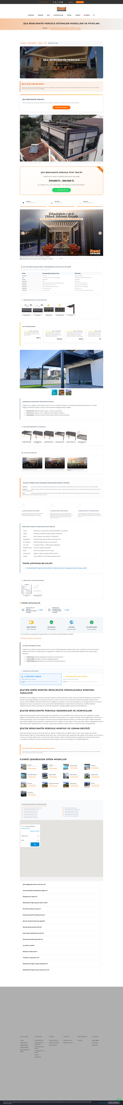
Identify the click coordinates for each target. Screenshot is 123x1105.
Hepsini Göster (25, 828)
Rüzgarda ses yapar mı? (30, 896)
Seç (35, 844)
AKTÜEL (69, 15)
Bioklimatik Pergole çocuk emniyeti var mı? (36, 970)
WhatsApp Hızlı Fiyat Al (62, 190)
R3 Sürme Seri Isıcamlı (54, 1042)
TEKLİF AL (71, 2)
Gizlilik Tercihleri (102, 1102)
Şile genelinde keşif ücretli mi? (32, 927)
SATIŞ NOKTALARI (58, 15)
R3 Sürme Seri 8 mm (53, 1040)
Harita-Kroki (95, 1042)
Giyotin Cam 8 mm (67, 1040)
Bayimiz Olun (95, 1045)
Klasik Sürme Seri (53, 1045)
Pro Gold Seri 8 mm (39, 1040)
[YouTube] (62, 2)
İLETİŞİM (77, 15)
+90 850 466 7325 (44, 2)
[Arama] (93, 15)
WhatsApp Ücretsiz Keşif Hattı (61, 107)
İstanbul (40, 43)
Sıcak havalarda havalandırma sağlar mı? (35, 890)
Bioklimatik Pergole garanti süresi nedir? (35, 902)
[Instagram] (60, 2)
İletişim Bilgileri (95, 1040)
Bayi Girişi (80, 1040)
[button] (100, 233)
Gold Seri (37, 1054)
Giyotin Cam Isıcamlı (68, 1042)
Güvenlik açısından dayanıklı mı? (33, 939)
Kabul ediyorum (113, 1102)
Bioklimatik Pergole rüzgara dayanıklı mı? (35, 963)
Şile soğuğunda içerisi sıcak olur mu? (34, 884)
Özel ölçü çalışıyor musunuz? (32, 909)
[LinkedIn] (56, 2)
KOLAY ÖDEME (80, 2)
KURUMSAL (31, 15)
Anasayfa (23, 43)
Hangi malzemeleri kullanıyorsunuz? (34, 915)
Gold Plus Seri (38, 1057)
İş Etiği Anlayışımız (24, 1045)
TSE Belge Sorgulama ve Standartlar (31, 638)
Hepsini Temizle (34, 831)
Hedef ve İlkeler (23, 1042)
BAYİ (48, 15)
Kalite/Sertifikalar (24, 1047)
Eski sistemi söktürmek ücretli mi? (33, 933)
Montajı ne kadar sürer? (30, 951)
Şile (45, 43)
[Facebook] (53, 2)
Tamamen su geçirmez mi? (31, 957)
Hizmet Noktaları (32, 43)
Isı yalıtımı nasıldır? (29, 945)
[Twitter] (58, 2)
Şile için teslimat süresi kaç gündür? (34, 921)
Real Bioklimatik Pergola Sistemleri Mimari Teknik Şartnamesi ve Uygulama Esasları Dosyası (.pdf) (56, 568)
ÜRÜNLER (40, 15)
